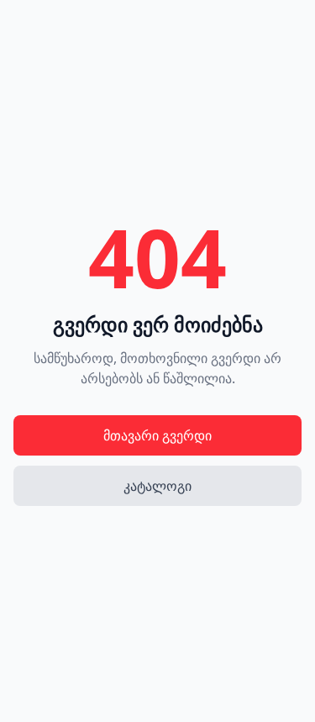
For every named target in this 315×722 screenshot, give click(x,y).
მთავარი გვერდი (157, 435)
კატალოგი (157, 486)
